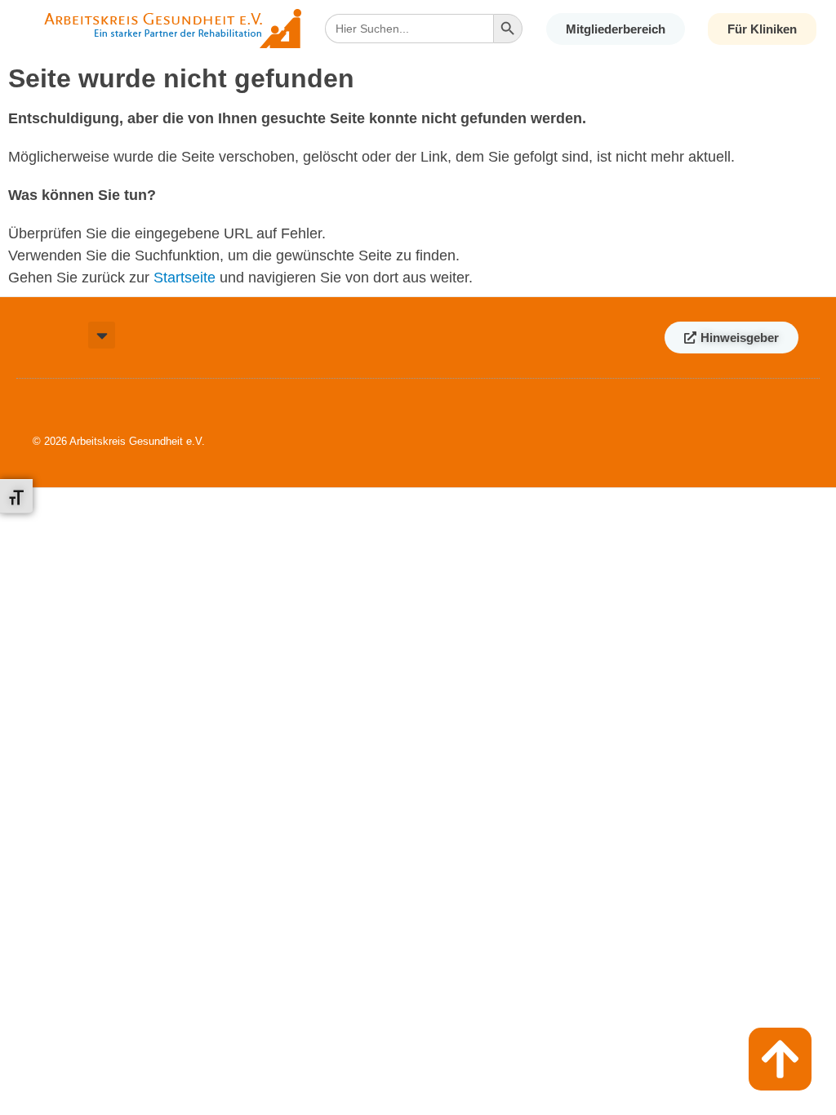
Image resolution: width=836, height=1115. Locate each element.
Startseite (184, 277)
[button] (101, 335)
